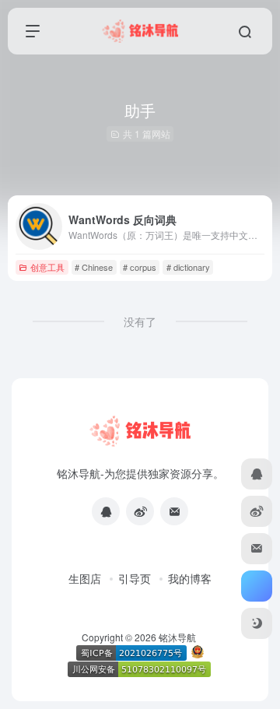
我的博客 (190, 578)
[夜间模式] (256, 623)
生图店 (84, 578)
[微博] (140, 511)
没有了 (140, 321)
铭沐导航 (177, 637)
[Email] (174, 511)
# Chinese (94, 267)
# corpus (139, 267)
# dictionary (188, 267)
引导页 (134, 578)
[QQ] (106, 511)
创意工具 (47, 267)
